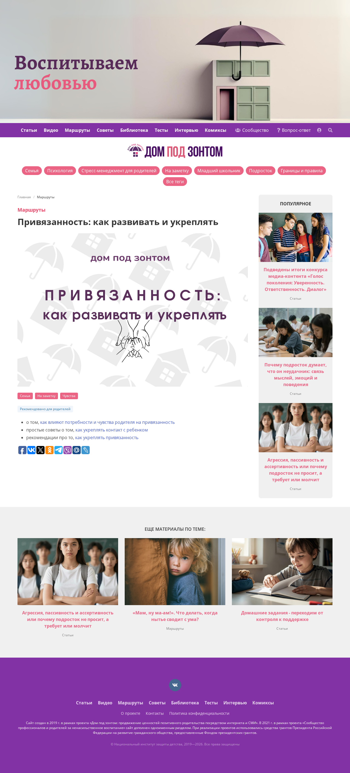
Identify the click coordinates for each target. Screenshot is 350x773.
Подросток (260, 171)
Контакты (155, 713)
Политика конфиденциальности (199, 713)
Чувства (69, 395)
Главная (24, 197)
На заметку (177, 171)
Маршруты (77, 130)
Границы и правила (302, 171)
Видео (51, 130)
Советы (105, 130)
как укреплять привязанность (106, 437)
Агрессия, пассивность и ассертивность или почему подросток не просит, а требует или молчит (67, 619)
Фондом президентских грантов (230, 732)
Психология (60, 171)
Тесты (161, 130)
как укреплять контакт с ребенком (111, 430)
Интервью (186, 130)
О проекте (130, 713)
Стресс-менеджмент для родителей (118, 171)
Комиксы (215, 130)
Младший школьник (218, 171)
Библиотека (134, 130)
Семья (32, 171)
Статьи (29, 130)
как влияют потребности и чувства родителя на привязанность (107, 422)
